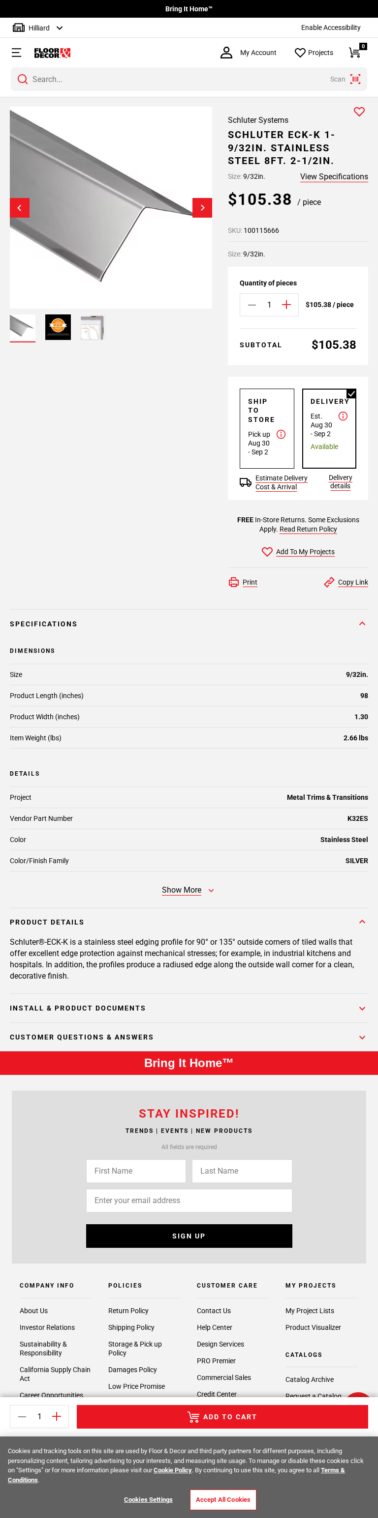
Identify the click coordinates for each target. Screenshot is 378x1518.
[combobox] (189, 79)
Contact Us (214, 1311)
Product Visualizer (313, 1327)
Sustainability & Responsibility (43, 1348)
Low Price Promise (136, 1386)
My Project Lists (309, 1311)
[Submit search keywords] (22, 79)
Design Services (220, 1344)
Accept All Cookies (223, 1499)
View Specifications (334, 176)
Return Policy (128, 1311)
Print (250, 582)
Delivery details (340, 482)
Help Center (214, 1327)
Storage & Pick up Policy (135, 1348)
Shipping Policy (131, 1327)
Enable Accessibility (331, 27)
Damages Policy (132, 1370)
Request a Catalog (313, 1396)
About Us (34, 1311)
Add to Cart (230, 1417)
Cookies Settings (148, 1499)
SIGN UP (189, 1236)
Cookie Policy (173, 1470)
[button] (11, 52)
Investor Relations (47, 1327)
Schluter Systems (258, 120)
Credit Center (217, 1394)
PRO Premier (216, 1361)
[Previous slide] (20, 208)
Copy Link (353, 582)
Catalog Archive (309, 1379)
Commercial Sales (224, 1377)
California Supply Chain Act (55, 1374)
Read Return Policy (308, 529)
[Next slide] (202, 208)
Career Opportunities (51, 1395)
